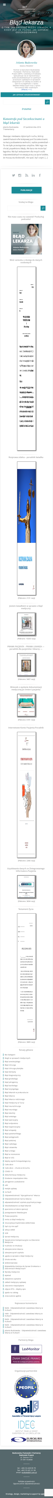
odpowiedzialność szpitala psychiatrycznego (23, 1202)
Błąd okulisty (10, 1113)
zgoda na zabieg (11, 1292)
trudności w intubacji (13, 1245)
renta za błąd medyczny (14, 1219)
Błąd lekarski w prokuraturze (16, 1092)
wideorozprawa (11, 1263)
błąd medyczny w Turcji (14, 1103)
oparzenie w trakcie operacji (16, 1209)
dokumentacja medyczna (15, 1175)
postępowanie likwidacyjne (16, 1212)
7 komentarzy (8, 129)
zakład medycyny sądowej (15, 1282)
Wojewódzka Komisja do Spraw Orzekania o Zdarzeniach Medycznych (23, 1267)
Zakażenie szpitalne (13, 1279)
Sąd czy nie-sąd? (11, 1226)
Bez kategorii (10, 1055)
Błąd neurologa (11, 1109)
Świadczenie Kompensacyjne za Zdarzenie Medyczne (22, 1241)
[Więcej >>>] (26, 89)
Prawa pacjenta (11, 1216)
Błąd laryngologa (11, 1089)
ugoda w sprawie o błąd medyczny (19, 1256)
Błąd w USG (9, 1157)
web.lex (44, 1494)
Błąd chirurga (10, 1065)
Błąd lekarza (26, 22)
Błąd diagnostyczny (13, 1075)
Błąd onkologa (10, 1116)
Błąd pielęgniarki (12, 1137)
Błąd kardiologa (11, 1085)
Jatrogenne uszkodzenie (14, 1182)
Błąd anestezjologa (12, 1061)
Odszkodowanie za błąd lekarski (18, 1206)
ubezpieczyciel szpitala (14, 1252)
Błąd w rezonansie (12, 1154)
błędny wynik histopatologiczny (17, 1161)
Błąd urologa (10, 1151)
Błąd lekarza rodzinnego (15, 1099)
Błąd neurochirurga (13, 1106)
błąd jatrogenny (11, 1082)
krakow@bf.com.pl (29, 1472)
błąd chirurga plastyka (14, 1068)
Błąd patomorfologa (13, 1133)
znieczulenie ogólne (13, 1296)
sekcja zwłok (10, 1230)
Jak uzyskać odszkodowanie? (26, 95)
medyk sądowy (11, 1188)
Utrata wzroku (10, 1259)
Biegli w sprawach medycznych (17, 1058)
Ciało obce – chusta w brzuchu (17, 1168)
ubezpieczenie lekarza (14, 1249)
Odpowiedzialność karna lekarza (18, 1199)
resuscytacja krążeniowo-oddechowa (20, 1223)
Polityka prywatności (26, 1481)
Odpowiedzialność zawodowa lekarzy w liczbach (24, 1309)
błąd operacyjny (11, 1120)
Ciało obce (9, 1164)
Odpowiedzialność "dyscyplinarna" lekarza (22, 1195)
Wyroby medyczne (12, 1272)
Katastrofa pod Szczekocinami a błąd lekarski (23, 121)
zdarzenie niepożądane (14, 1285)
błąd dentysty (10, 1072)
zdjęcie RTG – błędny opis (15, 1289)
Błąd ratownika (11, 1147)
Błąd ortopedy (10, 1130)
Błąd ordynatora (11, 1123)
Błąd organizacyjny (12, 1127)
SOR (6, 1233)
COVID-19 (8, 1171)
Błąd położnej (10, 1140)
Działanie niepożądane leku (16, 1178)
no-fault (8, 1192)
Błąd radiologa (11, 1144)
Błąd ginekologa (11, 1079)
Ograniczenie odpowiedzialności (26, 1483)
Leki (6, 1185)
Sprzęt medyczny (12, 1236)
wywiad (8, 1275)
